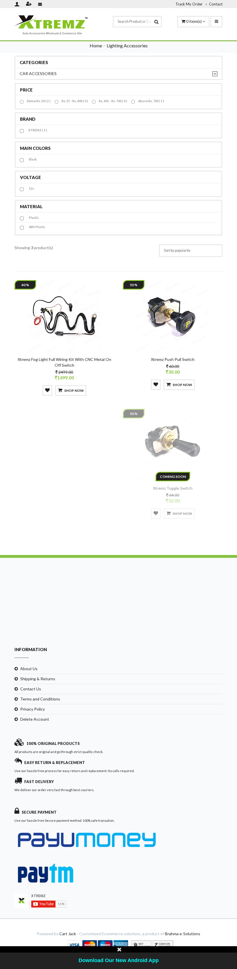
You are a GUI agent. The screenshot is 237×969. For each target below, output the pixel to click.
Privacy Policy (32, 709)
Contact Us (30, 688)
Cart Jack (67, 933)
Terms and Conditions (40, 698)
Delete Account (34, 719)
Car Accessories (38, 73)
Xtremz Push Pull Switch (173, 359)
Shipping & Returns (37, 678)
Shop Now (74, 390)
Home (96, 45)
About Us (29, 668)
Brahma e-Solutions (182, 933)
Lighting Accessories (127, 45)
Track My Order (189, 4)
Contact (216, 4)
